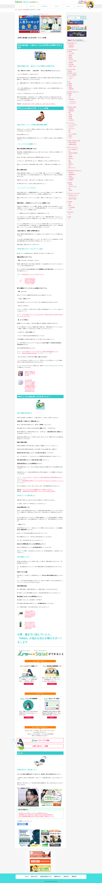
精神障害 (70, 51)
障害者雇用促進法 (72, 174)
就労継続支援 (71, 46)
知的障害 (70, 71)
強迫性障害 (71, 62)
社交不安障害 (71, 64)
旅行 (69, 132)
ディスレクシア (72, 101)
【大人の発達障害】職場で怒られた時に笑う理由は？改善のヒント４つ (36, 816)
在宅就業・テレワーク (72, 72)
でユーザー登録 (43, 740)
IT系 (69, 203)
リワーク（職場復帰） (72, 74)
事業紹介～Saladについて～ (73, 91)
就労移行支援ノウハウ (72, 43)
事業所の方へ (57, 876)
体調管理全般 (71, 110)
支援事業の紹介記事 (72, 144)
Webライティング (72, 167)
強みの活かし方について (73, 195)
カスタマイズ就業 (71, 69)
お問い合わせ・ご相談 (40, 746)
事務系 (70, 205)
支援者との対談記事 (72, 142)
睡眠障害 (70, 57)
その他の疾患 (71, 119)
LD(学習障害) (71, 99)
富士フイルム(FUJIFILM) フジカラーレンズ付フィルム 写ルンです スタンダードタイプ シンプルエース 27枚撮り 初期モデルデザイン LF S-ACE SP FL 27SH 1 (30, 625)
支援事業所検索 (44, 6)
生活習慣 (70, 118)
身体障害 (70, 85)
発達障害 (70, 93)
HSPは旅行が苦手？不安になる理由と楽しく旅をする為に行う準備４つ (39, 104)
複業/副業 (70, 156)
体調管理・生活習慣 (72, 107)
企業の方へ (66, 876)
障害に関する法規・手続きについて (75, 170)
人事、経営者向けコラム (73, 49)
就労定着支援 (71, 44)
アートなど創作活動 (72, 133)
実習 (69, 188)
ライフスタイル (71, 122)
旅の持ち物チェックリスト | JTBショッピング (33, 274)
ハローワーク (71, 76)
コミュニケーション (72, 196)
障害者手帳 (71, 172)
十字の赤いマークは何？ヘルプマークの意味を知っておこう (33, 813)
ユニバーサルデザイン (73, 124)
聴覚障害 (70, 87)
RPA (69, 151)
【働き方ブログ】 (72, 40)
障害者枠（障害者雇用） (73, 152)
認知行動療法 (71, 108)
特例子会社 (71, 163)
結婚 (69, 130)
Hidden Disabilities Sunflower (29, 353)
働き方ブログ (32, 6)
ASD (69, 97)
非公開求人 (71, 184)
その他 (70, 209)
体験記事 (70, 83)
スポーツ (70, 137)
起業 (69, 165)
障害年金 (70, 176)
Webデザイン (71, 158)
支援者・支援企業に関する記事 (74, 140)
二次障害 (70, 114)
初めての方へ (34, 876)
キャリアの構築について (73, 149)
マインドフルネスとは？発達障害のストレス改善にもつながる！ (37, 489)
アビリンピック (72, 128)
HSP (69, 81)
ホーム (20, 6)
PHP (69, 213)
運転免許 (70, 135)
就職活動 (70, 182)
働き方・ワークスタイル (73, 147)
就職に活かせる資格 (72, 198)
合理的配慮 (71, 179)
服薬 (69, 112)
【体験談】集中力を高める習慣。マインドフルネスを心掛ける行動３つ (39, 491)
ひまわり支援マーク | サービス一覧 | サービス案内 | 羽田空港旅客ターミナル (40, 351)
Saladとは (68, 6)
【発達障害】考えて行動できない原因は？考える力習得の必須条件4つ (35, 814)
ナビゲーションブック (73, 186)
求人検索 (56, 6)
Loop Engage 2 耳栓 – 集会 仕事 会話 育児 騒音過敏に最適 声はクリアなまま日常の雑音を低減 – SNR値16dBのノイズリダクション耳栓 (30, 281)
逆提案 (69, 216)
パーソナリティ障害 (72, 60)
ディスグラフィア (73, 102)
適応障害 (70, 55)
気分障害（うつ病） (72, 66)
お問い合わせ (80, 6)
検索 (83, 17)
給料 (69, 160)
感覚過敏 (70, 116)
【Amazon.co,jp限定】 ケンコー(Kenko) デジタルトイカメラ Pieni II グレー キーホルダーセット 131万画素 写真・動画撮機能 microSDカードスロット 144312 (30, 614)
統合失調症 (71, 58)
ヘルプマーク (71, 126)
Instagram (34, 788)
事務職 (70, 162)
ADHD (70, 95)
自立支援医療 (71, 177)
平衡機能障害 (71, 88)
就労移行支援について (46, 876)
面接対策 (70, 190)
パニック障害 (71, 53)
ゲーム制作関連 (72, 207)
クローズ (70, 154)
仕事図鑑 (70, 201)
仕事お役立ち (70, 212)
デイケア (70, 78)
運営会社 (74, 876)
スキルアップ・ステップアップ (74, 193)
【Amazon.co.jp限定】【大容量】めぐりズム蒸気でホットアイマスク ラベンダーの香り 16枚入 (30, 373)
